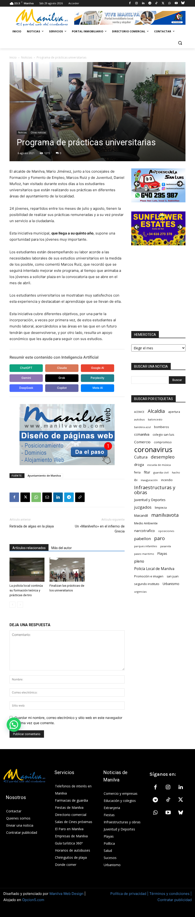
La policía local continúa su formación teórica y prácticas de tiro (26, 590)
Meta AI (98, 388)
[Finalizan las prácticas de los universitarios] (66, 570)
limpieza (161, 507)
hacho (176, 472)
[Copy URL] (80, 497)
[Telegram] (149, 3)
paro (159, 538)
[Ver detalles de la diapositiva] (158, 185)
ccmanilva (141, 434)
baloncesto (155, 419)
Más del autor (61, 548)
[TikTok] (156, 3)
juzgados (142, 507)
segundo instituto (146, 584)
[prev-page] (12, 605)
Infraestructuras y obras (154, 490)
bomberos (161, 427)
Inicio (13, 57)
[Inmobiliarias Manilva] (129, 18)
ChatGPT (26, 368)
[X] (163, 3)
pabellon (142, 538)
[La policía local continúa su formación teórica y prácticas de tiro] (27, 570)
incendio (167, 480)
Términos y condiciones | (170, 893)
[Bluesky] (182, 3)
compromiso (163, 442)
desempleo (163, 456)
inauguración (149, 480)
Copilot (62, 388)
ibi (135, 480)
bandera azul (142, 427)
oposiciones (166, 531)
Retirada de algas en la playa (32, 526)
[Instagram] (136, 3)
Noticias (26, 57)
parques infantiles (145, 546)
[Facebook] (130, 3)
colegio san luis (163, 435)
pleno (139, 561)
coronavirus (153, 449)
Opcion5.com (33, 899)
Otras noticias (38, 132)
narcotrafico (144, 530)
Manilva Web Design (66, 893)
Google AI (97, 368)
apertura (174, 412)
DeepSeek (26, 388)
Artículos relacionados (29, 548)
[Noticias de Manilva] (42, 17)
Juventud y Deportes (150, 500)
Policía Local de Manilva (154, 568)
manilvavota (165, 514)
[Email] (47, 497)
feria (137, 472)
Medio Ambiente (146, 523)
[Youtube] (176, 3)
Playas (162, 553)
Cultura (140, 457)
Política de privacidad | (129, 893)
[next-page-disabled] (20, 605)
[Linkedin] (143, 3)
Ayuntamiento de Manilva (44, 475)
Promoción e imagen (148, 576)
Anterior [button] (137, 184)
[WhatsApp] (169, 3)
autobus (139, 419)
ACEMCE (139, 412)
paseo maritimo (144, 554)
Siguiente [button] (179, 184)
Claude (62, 368)
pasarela (165, 546)
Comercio (142, 441)
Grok (61, 378)
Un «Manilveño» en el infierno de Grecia (100, 528)
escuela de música (159, 465)
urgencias (140, 591)
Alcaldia (156, 411)
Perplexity (97, 378)
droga (139, 464)
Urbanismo (171, 583)
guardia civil (161, 472)
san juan (173, 576)
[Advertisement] (158, 288)
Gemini (26, 378)
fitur (147, 472)
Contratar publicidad (174, 899)
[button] (179, 43)
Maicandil (141, 515)
